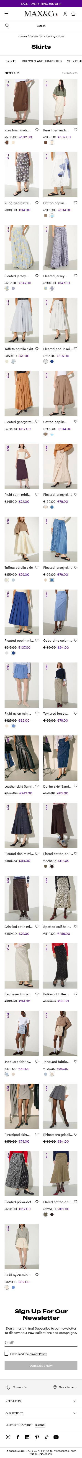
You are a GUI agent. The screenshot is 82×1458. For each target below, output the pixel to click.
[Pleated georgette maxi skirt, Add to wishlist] (37, 421)
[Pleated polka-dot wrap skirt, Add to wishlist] (37, 1202)
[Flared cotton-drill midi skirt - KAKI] (46, 866)
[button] (65, 14)
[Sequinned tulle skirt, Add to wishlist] (37, 994)
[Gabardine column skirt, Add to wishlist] (75, 640)
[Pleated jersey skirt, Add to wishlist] (75, 494)
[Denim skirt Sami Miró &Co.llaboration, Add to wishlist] (75, 786)
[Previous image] (12, 102)
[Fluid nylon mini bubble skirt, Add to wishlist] (37, 713)
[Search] (12, 14)
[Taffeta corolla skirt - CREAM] (7, 361)
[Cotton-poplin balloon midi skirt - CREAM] (52, 215)
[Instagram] (8, 1437)
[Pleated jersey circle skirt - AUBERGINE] (13, 288)
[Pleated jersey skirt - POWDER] (46, 507)
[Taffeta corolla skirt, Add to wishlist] (37, 349)
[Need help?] (75, 1401)
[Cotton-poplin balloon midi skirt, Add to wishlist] (75, 203)
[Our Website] (75, 1413)
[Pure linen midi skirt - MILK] (13, 142)
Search (41, 25)
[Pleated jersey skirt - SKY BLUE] (52, 507)
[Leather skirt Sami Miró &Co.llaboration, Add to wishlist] (37, 786)
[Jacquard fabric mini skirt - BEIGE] (13, 1074)
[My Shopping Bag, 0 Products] (73, 14)
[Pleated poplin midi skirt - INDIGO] (52, 361)
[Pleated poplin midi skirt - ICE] (46, 361)
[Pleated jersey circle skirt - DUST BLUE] (7, 288)
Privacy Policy (38, 1353)
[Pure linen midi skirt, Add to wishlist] (37, 130)
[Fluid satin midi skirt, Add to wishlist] (37, 494)
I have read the (28, 1353)
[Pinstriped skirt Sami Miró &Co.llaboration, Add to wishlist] (37, 1134)
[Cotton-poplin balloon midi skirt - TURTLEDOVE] (46, 215)
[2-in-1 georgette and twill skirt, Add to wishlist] (37, 203)
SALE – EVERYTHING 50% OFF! (41, 3)
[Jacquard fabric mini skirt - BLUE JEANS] (7, 1074)
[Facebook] (17, 1437)
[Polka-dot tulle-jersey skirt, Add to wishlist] (75, 994)
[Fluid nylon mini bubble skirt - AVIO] (13, 726)
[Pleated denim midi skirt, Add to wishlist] (37, 853)
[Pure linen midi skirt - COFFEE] (7, 142)
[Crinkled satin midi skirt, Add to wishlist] (37, 926)
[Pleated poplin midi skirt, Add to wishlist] (75, 349)
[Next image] (31, 102)
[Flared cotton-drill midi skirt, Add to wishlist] (75, 853)
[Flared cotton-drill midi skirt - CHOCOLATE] (52, 866)
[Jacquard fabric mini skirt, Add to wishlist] (37, 1061)
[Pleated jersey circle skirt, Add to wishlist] (37, 276)
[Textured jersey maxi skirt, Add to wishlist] (75, 713)
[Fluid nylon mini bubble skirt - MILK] (7, 726)
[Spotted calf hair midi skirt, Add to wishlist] (75, 926)
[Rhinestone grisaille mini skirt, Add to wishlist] (75, 1134)
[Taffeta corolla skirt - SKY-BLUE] (13, 361)
